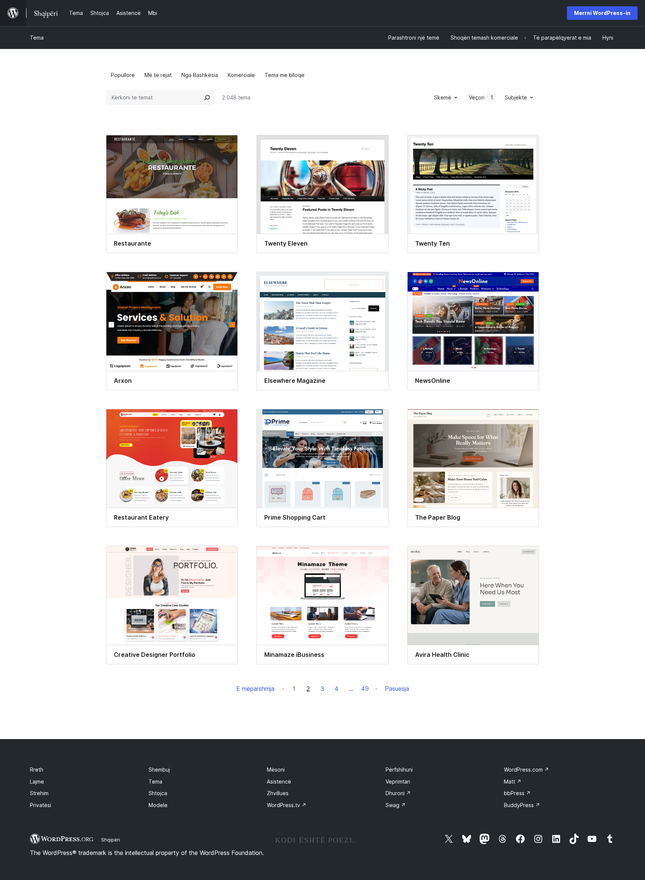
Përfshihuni (399, 769)
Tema (37, 37)
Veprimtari (398, 781)
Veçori (481, 97)
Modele (158, 805)
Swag (396, 805)
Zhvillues (278, 793)
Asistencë (279, 781)
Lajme (37, 781)
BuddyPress (522, 805)
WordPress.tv (286, 805)
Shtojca (158, 793)
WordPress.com (526, 769)
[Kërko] (207, 97)
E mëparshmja (255, 688)
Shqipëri (110, 840)
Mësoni (276, 769)
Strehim (39, 793)
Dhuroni (398, 793)
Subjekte (516, 97)
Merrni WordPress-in (602, 13)
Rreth (36, 769)
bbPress (517, 793)
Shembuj (159, 769)
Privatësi (40, 805)
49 (365, 688)
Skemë (442, 97)
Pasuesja (397, 688)
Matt (512, 781)
